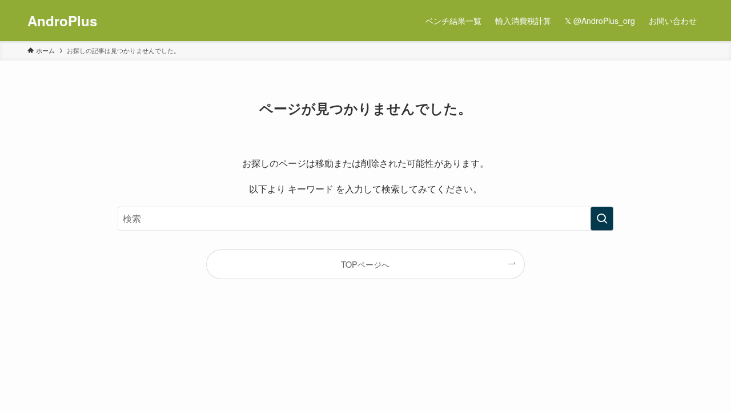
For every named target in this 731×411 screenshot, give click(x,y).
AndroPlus (62, 20)
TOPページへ (365, 264)
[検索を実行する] (602, 219)
